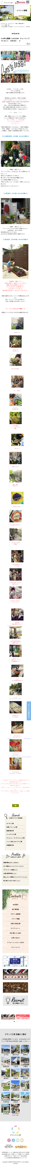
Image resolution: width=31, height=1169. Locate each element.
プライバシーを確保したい (10, 869)
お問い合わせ (15, 938)
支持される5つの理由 (24, 1152)
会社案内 (15, 904)
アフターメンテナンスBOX (15, 942)
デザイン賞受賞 (15, 914)
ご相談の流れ (15, 1152)
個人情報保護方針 (15, 1157)
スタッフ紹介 (13, 1156)
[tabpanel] (8, 1016)
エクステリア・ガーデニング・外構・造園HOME (12, 23)
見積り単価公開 (15, 923)
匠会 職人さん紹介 (15, 933)
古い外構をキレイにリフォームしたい (13, 866)
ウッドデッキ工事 (11, 834)
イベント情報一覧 (5, 25)
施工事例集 (15, 909)
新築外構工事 (10, 830)
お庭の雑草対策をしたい (10, 873)
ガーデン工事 (10, 823)
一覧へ (15, 805)
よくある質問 (7, 1157)
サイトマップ (15, 947)
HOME (3, 1152)
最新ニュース (9, 1152)
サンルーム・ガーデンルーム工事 (15, 838)
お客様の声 (6, 1156)
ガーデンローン (15, 928)
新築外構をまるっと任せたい (11, 862)
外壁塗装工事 (10, 845)
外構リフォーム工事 (11, 827)
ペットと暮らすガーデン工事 (14, 841)
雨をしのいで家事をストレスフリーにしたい (15, 877)
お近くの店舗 (11, 1154)
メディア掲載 (15, 919)
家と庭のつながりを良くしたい (11, 880)
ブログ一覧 (19, 1156)
